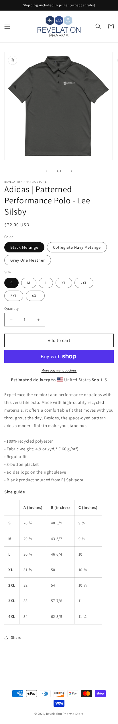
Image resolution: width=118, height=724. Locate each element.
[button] (7, 26)
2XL (83, 282)
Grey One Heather (27, 260)
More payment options (59, 370)
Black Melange (24, 247)
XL (64, 282)
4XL (35, 295)
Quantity (11, 308)
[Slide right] (71, 171)
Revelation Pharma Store (65, 714)
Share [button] (16, 637)
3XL (13, 295)
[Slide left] (46, 171)
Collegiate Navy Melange (77, 247)
